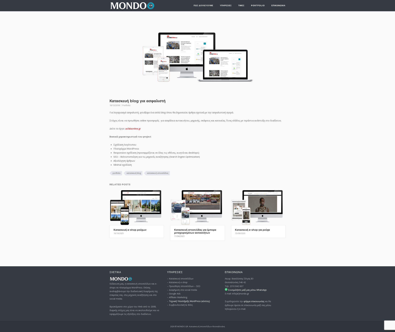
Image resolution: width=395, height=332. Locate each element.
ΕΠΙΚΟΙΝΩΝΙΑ (278, 5)
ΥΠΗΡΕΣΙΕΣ (226, 5)
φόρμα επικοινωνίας (254, 301)
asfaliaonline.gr (133, 128)
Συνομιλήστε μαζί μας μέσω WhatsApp (247, 289)
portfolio (117, 173)
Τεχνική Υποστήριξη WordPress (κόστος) (189, 301)
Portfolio (258, 5)
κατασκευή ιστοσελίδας (157, 173)
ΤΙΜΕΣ (241, 5)
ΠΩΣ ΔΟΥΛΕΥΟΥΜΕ (203, 5)
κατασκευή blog (134, 173)
